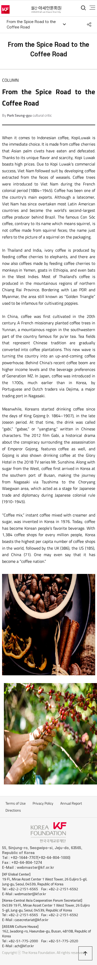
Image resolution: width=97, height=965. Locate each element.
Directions (13, 810)
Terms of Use (15, 803)
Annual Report (71, 803)
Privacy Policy (43, 803)
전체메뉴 (92, 8)
